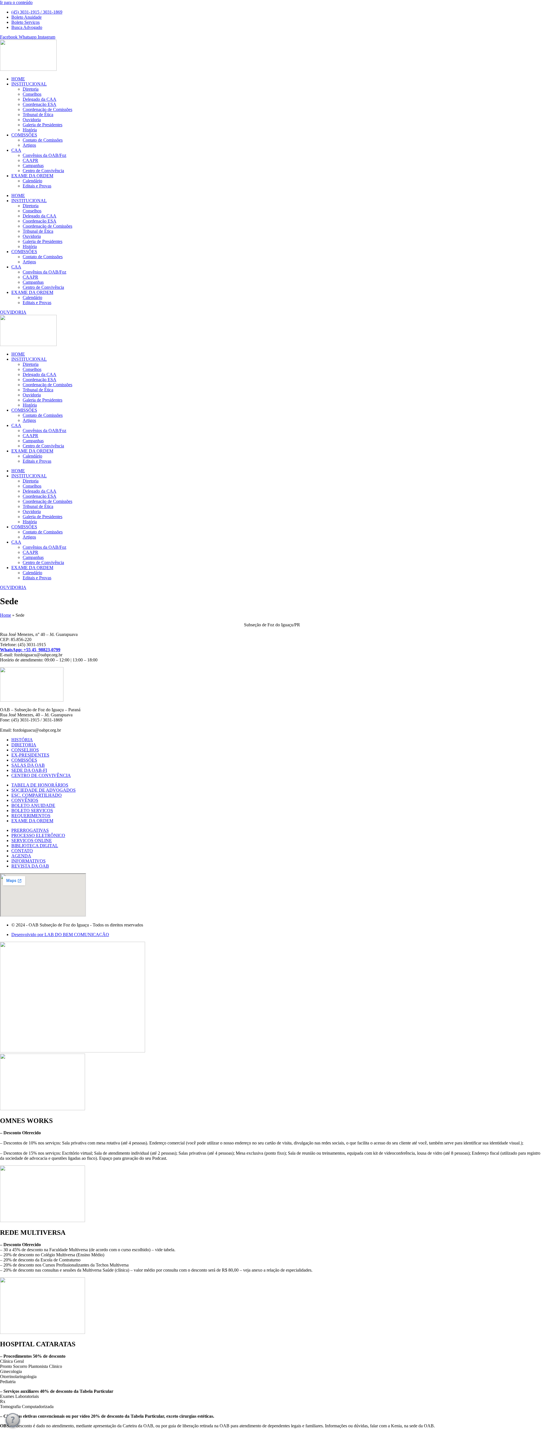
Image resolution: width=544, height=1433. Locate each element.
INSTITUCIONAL (29, 84)
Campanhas (33, 165)
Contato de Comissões (43, 140)
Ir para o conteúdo (16, 2)
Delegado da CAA (39, 99)
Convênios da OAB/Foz (44, 155)
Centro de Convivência (43, 170)
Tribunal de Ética (38, 114)
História (30, 129)
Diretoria (31, 89)
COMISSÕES (24, 135)
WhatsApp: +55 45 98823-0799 (30, 649)
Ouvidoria (32, 119)
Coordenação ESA (39, 104)
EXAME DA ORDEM (32, 175)
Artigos (29, 145)
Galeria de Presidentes (42, 124)
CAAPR (30, 160)
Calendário (32, 180)
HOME (18, 78)
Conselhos (32, 94)
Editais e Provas (37, 185)
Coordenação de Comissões (47, 109)
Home (5, 615)
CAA (16, 150)
